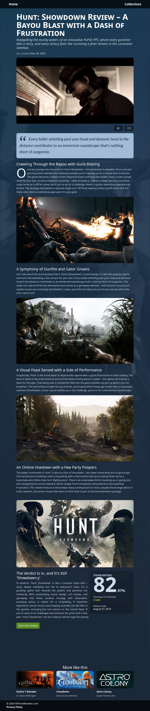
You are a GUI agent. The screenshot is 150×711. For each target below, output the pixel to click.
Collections (133, 4)
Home (13, 4)
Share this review (28, 625)
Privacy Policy (14, 707)
